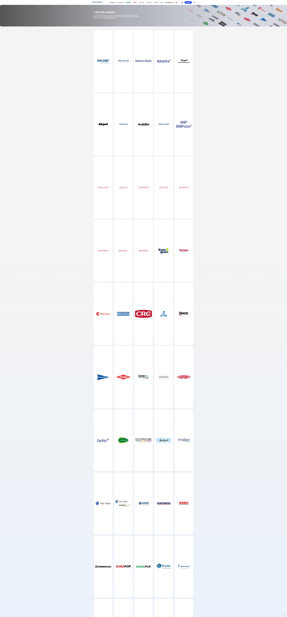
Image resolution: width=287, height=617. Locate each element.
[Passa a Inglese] (176, 2)
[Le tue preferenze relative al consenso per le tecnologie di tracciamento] (284, 614)
